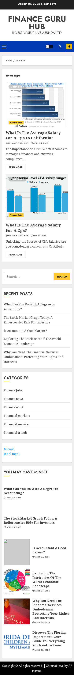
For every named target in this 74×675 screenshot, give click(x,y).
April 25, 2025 (42, 650)
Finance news (14, 399)
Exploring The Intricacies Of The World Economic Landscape (46, 579)
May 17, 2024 (39, 235)
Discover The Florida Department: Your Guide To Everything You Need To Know (49, 638)
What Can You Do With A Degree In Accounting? (31, 491)
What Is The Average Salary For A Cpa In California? (33, 135)
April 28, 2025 (13, 497)
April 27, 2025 (42, 557)
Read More (15, 167)
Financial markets (17, 416)
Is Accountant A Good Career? (25, 331)
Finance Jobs (16, 122)
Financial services (17, 424)
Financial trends (15, 433)
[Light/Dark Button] (49, 46)
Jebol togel (11, 454)
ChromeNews (55, 666)
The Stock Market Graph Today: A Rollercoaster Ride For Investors (30, 520)
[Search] (60, 46)
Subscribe (69, 46)
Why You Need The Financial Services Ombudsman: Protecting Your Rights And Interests (33, 357)
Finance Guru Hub (37, 22)
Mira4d (9, 449)
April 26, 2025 (42, 591)
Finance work (14, 407)
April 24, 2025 (40, 143)
